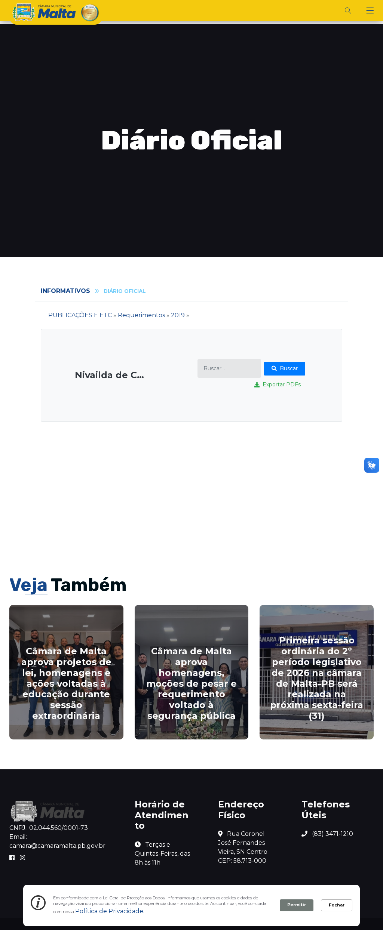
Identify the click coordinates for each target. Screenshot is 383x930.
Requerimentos (141, 315)
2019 (178, 315)
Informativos (65, 290)
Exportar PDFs (282, 384)
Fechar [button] (336, 905)
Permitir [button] (296, 904)
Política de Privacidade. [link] (109, 911)
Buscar (289, 368)
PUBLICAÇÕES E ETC (80, 315)
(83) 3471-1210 (331, 833)
